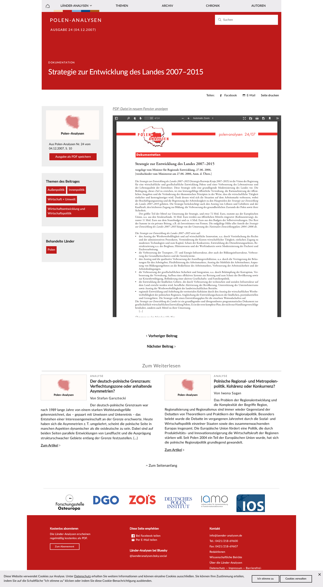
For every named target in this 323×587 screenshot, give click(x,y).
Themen (122, 5)
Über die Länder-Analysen (226, 562)
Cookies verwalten (295, 578)
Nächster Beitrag (160, 346)
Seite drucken (270, 95)
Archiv (167, 5)
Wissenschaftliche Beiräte (226, 557)
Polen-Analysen (76, 20)
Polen (51, 249)
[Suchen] (219, 19)
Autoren (258, 5)
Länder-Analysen (74, 5)
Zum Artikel (49, 445)
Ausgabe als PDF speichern (73, 156)
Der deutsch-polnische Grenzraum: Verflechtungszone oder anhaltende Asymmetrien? (121, 386)
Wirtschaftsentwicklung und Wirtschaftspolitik (66, 211)
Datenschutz (217, 568)
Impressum (235, 568)
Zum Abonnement (64, 546)
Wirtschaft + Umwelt (62, 199)
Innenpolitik (76, 189)
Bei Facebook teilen (147, 535)
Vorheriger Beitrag (162, 336)
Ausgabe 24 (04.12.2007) (73, 29)
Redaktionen (217, 552)
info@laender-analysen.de (226, 535)
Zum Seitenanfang (163, 465)
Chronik (213, 5)
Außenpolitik (56, 189)
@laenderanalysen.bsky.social (148, 556)
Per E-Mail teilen (146, 540)
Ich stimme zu (265, 578)
